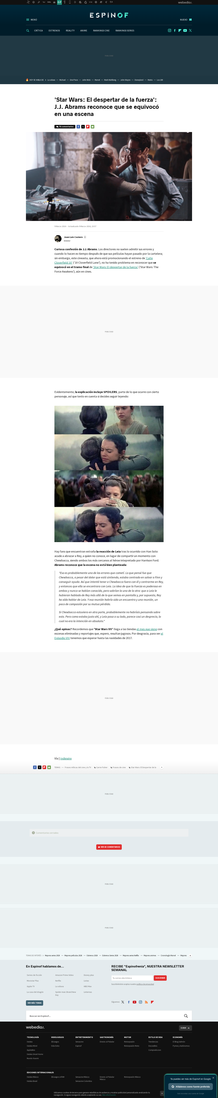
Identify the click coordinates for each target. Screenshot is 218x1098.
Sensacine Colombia (83, 1081)
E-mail (92, 126)
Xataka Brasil (32, 1081)
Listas (86, 980)
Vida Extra (55, 1046)
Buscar (186, 1016)
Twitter (190, 30)
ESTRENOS (54, 30)
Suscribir (160, 978)
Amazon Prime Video (64, 975)
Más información (109, 1095)
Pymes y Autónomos (181, 1046)
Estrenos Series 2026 (110, 955)
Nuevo (183, 19)
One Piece (74, 80)
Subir (183, 1028)
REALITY (70, 30)
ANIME (83, 30)
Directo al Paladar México (107, 1078)
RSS (146, 1001)
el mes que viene (147, 629)
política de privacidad (145, 984)
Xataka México (33, 1077)
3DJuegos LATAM (57, 1077)
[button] (75, 237)
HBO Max (88, 986)
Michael (62, 80)
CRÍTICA (38, 30)
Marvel (97, 80)
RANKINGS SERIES (125, 30)
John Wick (86, 80)
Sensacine (79, 1041)
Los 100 (160, 80)
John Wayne (125, 80)
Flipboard (180, 30)
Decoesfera (152, 1046)
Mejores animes (150, 955)
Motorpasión (129, 1041)
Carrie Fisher (102, 767)
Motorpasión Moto (131, 1046)
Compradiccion (154, 1050)
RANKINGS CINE (101, 30)
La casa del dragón (35, 992)
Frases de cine (119, 767)
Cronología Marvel (168, 955)
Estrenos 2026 (92, 955)
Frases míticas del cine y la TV (78, 767)
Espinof (109, 15)
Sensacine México (82, 1077)
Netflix (58, 980)
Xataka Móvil (32, 1046)
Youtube (185, 30)
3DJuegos (55, 1041)
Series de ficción (34, 975)
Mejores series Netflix (131, 955)
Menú (34, 19)
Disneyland (139, 80)
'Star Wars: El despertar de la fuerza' (115, 267)
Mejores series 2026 (52, 955)
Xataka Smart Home (35, 1054)
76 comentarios (66, 126)
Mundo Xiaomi (33, 1058)
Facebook (174, 30)
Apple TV (31, 986)
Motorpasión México (132, 1077)
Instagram (169, 30)
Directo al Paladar (107, 1041)
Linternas (88, 992)
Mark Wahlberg (110, 80)
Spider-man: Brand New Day (65, 993)
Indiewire (66, 758)
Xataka (29, 1041)
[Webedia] (35, 1027)
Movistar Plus (33, 980)
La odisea (51, 80)
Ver (110, 847)
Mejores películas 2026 (73, 955)
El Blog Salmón (179, 1041)
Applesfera (31, 1050)
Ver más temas (35, 1003)
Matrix (150, 80)
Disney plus (89, 975)
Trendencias (153, 1041)
